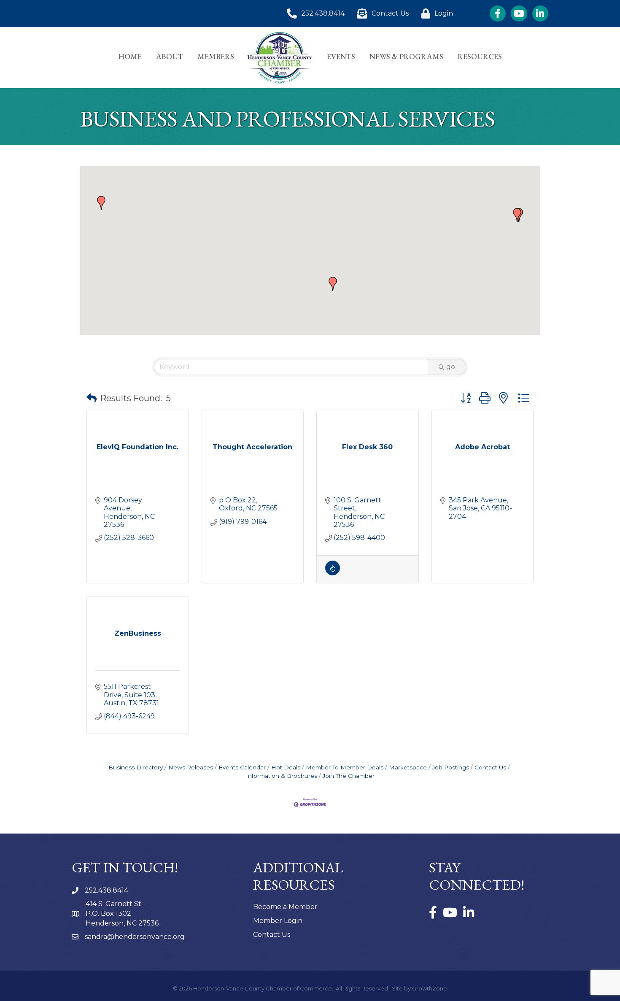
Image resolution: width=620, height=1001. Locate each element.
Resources (480, 56)
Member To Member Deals (344, 767)
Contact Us (490, 767)
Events (341, 56)
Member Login (277, 921)
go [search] (450, 367)
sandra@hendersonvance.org (135, 937)
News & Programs (406, 56)
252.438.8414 (106, 890)
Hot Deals (285, 767)
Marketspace (408, 767)
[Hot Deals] (332, 573)
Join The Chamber (349, 775)
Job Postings (450, 767)
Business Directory (135, 767)
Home (130, 56)
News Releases (190, 767)
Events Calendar (242, 767)
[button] (101, 203)
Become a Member (285, 907)
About (169, 56)
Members (215, 56)
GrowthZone (429, 988)
